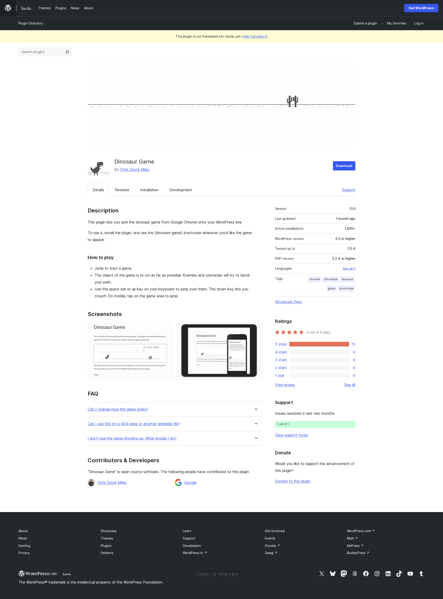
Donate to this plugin (292, 481)
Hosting (24, 546)
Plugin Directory (30, 23)
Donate (272, 546)
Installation (149, 190)
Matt (352, 538)
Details (98, 190)
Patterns (107, 553)
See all (349, 384)
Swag (271, 553)
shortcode (346, 288)
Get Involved (275, 531)
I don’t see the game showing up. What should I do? (132, 438)
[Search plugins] (67, 52)
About (23, 531)
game (331, 288)
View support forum (291, 435)
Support (348, 190)
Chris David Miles (135, 169)
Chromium (331, 279)
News (22, 538)
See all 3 (349, 268)
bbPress (355, 546)
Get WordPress (421, 8)
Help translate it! (254, 36)
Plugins (106, 546)
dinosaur (347, 279)
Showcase (109, 531)
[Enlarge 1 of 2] (166, 328)
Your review (285, 384)
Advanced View (288, 301)
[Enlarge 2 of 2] (255, 328)
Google (190, 482)
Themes (107, 538)
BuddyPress (358, 553)
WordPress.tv (195, 553)
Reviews (122, 190)
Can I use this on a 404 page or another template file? (134, 424)
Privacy (24, 553)
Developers (192, 546)
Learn (187, 531)
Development (180, 190)
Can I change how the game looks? (118, 409)
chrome (314, 279)
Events (270, 538)
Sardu (67, 574)
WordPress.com (361, 531)
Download (344, 166)
